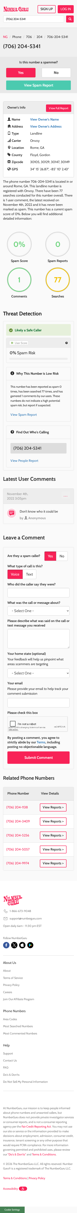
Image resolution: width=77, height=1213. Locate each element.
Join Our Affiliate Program (18, 999)
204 (39, 37)
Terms (41, 742)
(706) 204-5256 (17, 835)
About (7, 971)
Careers (7, 992)
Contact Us (10, 1060)
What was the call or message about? (33, 603)
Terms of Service (13, 978)
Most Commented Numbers (20, 1033)
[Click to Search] (70, 19)
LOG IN (66, 9)
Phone (16, 37)
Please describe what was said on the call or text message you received (38, 623)
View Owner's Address (46, 126)
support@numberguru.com (26, 918)
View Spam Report (38, 85)
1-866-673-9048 (20, 911)
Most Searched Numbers (18, 1026)
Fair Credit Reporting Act (36, 1126)
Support (8, 1053)
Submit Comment (38, 757)
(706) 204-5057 (18, 849)
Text (29, 574)
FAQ (5, 1067)
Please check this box (22, 713)
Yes (21, 72)
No (56, 72)
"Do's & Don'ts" (17, 1154)
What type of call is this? (25, 566)
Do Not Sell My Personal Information (25, 1082)
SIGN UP (46, 9)
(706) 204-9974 (17, 863)
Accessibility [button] (10, 1188)
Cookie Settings (12, 1209)
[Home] (16, 9)
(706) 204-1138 (17, 807)
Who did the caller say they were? (31, 584)
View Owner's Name (44, 119)
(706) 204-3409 (18, 821)
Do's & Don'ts (11, 1075)
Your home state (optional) (26, 654)
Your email (15, 683)
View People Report (24, 461)
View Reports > (53, 807)
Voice (15, 574)
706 (29, 37)
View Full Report (58, 108)
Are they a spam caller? (23, 556)
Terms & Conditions (44, 1154)
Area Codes (10, 1019)
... (66, 495)
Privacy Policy (11, 985)
